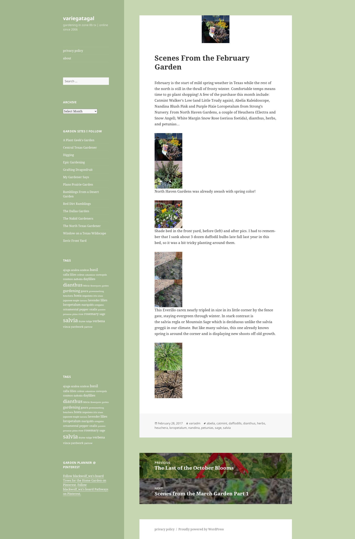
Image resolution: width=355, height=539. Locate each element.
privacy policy (73, 51)
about (67, 58)
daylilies (89, 279)
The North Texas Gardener (82, 226)
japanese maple (71, 300)
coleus (80, 274)
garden (105, 285)
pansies (101, 309)
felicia (86, 285)
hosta (78, 296)
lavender (94, 300)
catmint (222, 423)
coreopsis (101, 274)
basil (94, 269)
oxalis (93, 309)
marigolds (87, 304)
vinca (66, 326)
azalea (75, 270)
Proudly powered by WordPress (201, 529)
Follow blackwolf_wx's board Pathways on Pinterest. (85, 489)
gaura (84, 291)
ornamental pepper (76, 309)
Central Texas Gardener (80, 147)
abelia (211, 423)
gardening (71, 290)
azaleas (84, 270)
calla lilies (69, 274)
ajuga (66, 270)
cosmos (68, 279)
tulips (89, 321)
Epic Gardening (74, 162)
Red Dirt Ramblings (77, 204)
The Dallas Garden (76, 211)
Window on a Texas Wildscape (84, 233)
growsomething (96, 291)
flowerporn (95, 285)
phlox (75, 314)
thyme (82, 321)
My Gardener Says (76, 177)
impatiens (87, 295)
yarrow (88, 326)
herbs (261, 423)
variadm (194, 423)
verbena (99, 321)
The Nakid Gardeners (78, 218)
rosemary (91, 314)
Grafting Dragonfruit (78, 170)
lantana (83, 300)
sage (102, 314)
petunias (67, 314)
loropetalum (72, 304)
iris (95, 295)
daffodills (235, 423)
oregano (99, 304)
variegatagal (78, 18)
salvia (70, 320)
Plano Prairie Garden (78, 184)
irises (100, 295)
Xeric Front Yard (75, 241)
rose (80, 314)
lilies (104, 300)
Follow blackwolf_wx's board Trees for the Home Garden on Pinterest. (84, 480)
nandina (194, 428)
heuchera (68, 295)
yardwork (77, 326)
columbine (90, 274)
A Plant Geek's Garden (78, 140)
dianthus (72, 285)
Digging (68, 155)
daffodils (78, 279)
